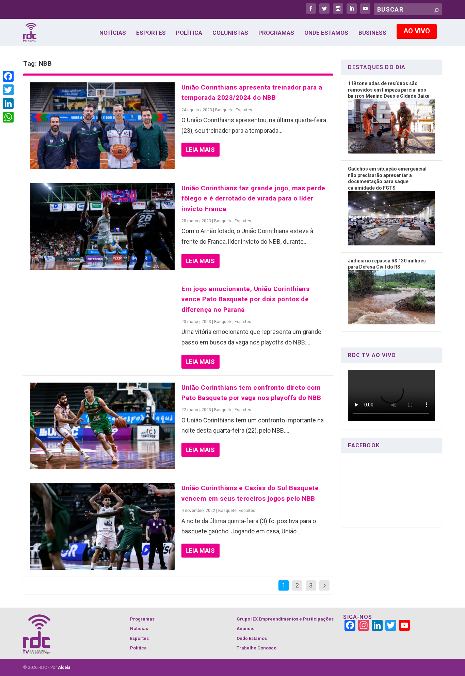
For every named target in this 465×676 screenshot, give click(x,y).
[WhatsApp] (8, 117)
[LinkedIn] (8, 103)
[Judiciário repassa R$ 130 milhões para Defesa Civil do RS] (391, 322)
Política (189, 33)
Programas (276, 33)
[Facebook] (8, 76)
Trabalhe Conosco (256, 647)
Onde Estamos (326, 33)
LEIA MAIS (200, 149)
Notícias (112, 33)
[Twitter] (8, 90)
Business (372, 33)
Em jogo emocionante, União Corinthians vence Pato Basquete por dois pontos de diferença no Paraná (245, 299)
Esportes (151, 33)
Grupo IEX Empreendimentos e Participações (285, 619)
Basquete (224, 110)
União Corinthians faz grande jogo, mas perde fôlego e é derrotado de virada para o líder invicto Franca (253, 198)
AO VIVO (416, 31)
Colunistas (230, 33)
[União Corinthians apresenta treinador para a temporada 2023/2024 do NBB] (102, 125)
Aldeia (64, 667)
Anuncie (246, 628)
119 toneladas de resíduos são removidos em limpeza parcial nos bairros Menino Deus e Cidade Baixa (389, 90)
